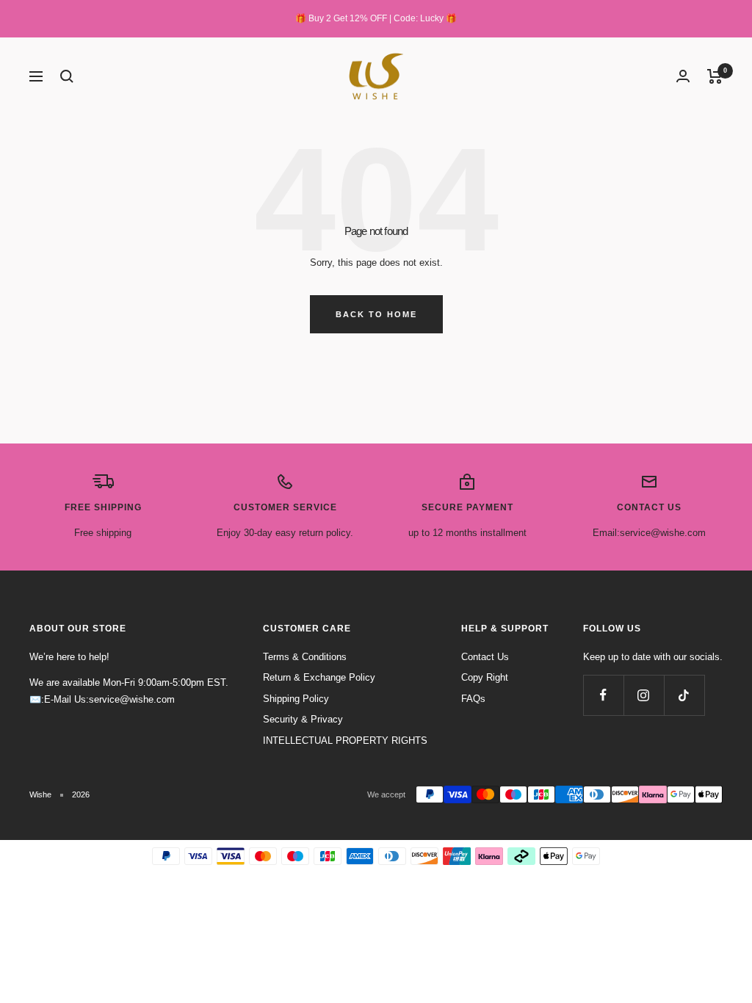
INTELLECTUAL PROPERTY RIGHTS (345, 740)
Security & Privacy (303, 719)
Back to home (376, 314)
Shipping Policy (296, 698)
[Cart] (715, 76)
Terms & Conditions (305, 656)
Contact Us (485, 656)
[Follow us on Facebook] (603, 695)
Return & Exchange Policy (319, 677)
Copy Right (484, 677)
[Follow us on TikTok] (684, 695)
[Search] (66, 76)
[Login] (683, 76)
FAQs (473, 698)
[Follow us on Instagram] (643, 695)
